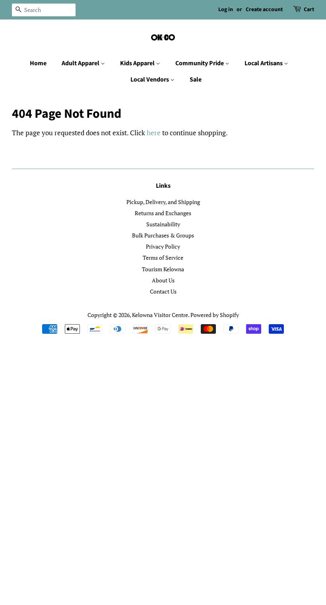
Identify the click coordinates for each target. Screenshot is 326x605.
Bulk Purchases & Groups (163, 235)
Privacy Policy (163, 246)
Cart (309, 10)
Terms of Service (163, 257)
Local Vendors (150, 79)
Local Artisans (264, 63)
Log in (225, 10)
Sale (196, 79)
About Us (163, 280)
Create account (264, 10)
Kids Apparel (138, 63)
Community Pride (200, 63)
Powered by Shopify (214, 315)
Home (38, 63)
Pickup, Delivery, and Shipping (163, 202)
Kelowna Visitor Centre (160, 315)
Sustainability (163, 224)
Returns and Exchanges (163, 213)
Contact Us (163, 291)
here (154, 132)
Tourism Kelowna (163, 269)
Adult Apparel (81, 63)
